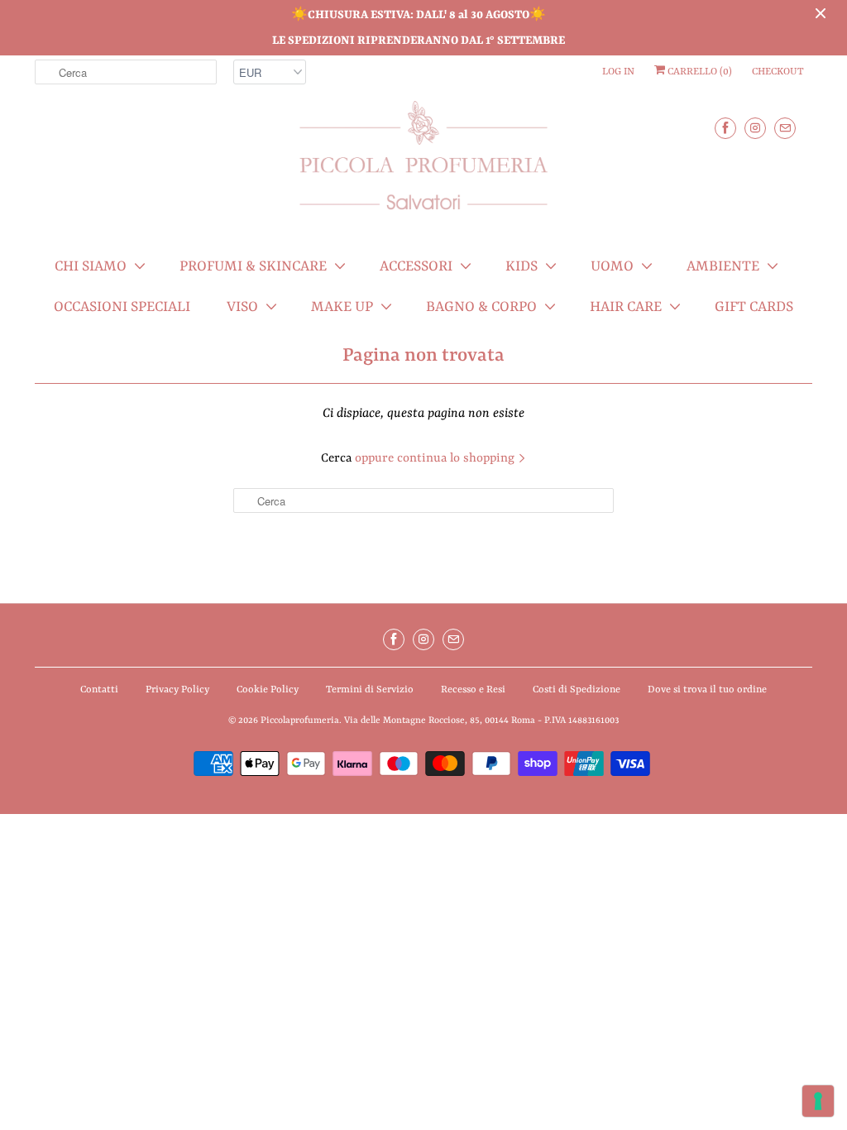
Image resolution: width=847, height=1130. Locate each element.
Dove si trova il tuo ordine (707, 690)
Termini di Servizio (370, 690)
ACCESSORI (416, 266)
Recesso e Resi (473, 690)
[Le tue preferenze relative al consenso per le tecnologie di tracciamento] (818, 1101)
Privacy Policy (177, 690)
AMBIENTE (723, 266)
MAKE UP (342, 307)
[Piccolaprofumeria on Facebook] (725, 127)
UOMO (612, 266)
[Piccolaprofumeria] (423, 165)
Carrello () (698, 72)
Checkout (778, 72)
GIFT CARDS (754, 307)
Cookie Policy (268, 690)
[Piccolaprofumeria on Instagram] (755, 127)
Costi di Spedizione (576, 690)
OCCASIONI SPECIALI (122, 307)
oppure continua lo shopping (436, 459)
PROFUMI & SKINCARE (253, 266)
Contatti (99, 690)
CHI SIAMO (91, 266)
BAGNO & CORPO (481, 307)
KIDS (521, 266)
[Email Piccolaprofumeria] (785, 127)
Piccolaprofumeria (300, 721)
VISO (242, 307)
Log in (618, 72)
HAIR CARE (626, 307)
